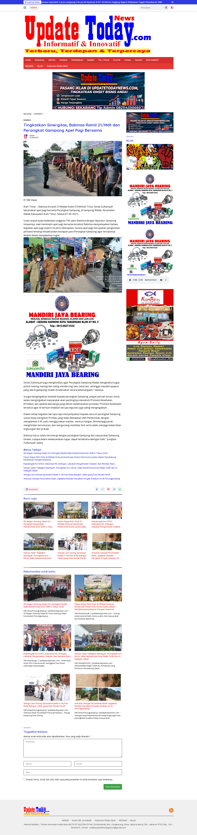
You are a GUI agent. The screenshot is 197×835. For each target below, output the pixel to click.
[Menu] (25, 7)
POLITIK (116, 60)
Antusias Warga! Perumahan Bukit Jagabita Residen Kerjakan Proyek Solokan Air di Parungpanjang (72, 478)
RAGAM (138, 60)
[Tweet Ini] (102, 489)
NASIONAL (40, 60)
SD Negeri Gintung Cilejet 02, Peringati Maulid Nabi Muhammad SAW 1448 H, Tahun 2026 (66, 453)
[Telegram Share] (114, 489)
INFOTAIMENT (152, 60)
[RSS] (171, 810)
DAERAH (63, 60)
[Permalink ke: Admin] (26, 136)
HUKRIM (90, 60)
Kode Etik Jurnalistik (82, 820)
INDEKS (34, 7)
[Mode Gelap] (172, 7)
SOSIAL (127, 60)
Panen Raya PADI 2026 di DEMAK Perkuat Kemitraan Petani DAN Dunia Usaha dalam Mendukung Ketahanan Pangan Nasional (70, 458)
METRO (52, 60)
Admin (32, 135)
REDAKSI (29, 66)
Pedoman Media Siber (57, 66)
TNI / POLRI (103, 60)
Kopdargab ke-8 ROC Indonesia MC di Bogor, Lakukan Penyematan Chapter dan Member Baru (69, 464)
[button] (166, 7)
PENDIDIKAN (77, 60)
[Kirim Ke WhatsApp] (120, 489)
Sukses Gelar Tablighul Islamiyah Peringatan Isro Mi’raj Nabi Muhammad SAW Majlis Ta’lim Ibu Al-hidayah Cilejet (71, 469)
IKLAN (40, 66)
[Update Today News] (88, 33)
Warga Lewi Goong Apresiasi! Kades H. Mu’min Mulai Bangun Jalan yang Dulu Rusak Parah (67, 474)
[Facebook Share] (97, 489)
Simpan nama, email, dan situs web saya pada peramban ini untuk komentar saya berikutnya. (69, 779)
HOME (28, 60)
